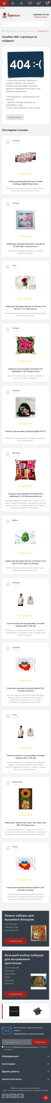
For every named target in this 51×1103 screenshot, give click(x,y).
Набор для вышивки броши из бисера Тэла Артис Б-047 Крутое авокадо (25, 562)
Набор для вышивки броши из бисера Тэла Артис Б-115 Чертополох (25, 307)
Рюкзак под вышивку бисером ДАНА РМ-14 (25, 431)
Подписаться (40, 1042)
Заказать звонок (40, 17)
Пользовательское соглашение (25, 1047)
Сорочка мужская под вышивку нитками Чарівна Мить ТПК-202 (26, 624)
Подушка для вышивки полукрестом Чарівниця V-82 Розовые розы (25, 370)
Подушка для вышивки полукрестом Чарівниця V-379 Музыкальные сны (25, 494)
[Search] (46, 24)
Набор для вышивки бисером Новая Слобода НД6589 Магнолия (25, 182)
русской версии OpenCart (30, 1088)
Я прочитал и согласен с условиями (25, 1048)
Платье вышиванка (26, 31)
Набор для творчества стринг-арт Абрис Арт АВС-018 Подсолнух (25, 823)
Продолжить (14, 117)
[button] (21, 3)
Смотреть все (15, 941)
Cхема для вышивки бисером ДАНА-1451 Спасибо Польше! (25, 689)
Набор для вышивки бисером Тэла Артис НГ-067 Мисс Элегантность (25, 245)
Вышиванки (11, 31)
